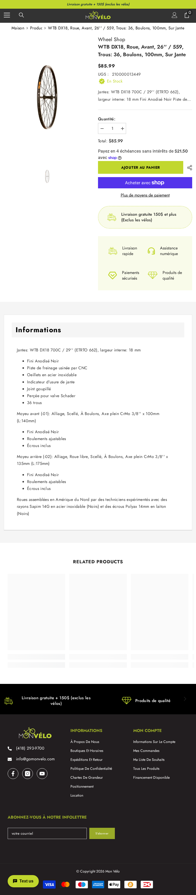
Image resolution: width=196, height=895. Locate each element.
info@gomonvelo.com (35, 759)
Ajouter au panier (140, 167)
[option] (47, 97)
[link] (36, 657)
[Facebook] (13, 773)
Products (36, 28)
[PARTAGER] (187, 168)
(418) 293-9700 (30, 748)
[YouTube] (42, 773)
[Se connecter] (174, 15)
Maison (17, 28)
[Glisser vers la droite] (185, 699)
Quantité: (106, 119)
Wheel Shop (111, 39)
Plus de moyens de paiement (145, 195)
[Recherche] (21, 15)
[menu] (7, 15)
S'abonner (102, 833)
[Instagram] (27, 773)
